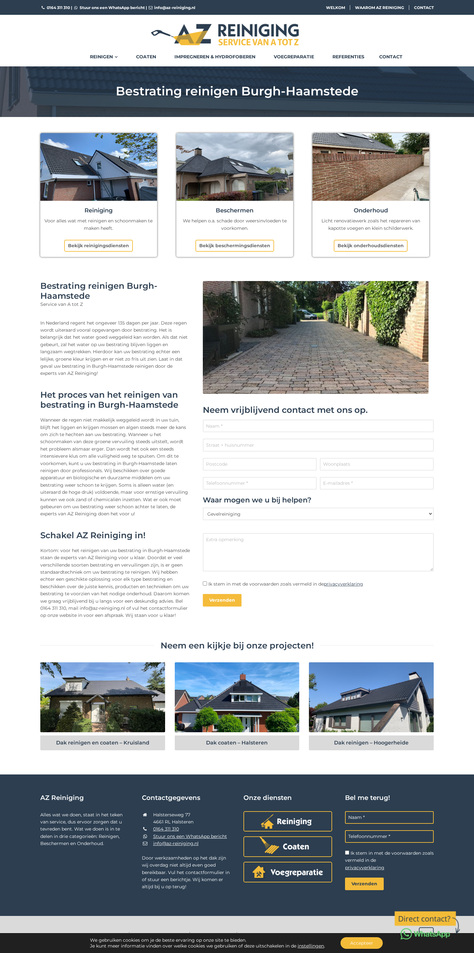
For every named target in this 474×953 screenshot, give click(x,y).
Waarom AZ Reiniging (379, 7)
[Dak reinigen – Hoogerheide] (371, 697)
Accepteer (361, 943)
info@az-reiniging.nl (174, 7)
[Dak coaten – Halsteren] (237, 697)
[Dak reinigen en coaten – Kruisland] (102, 697)
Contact (424, 7)
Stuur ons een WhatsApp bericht (112, 7)
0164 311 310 (58, 7)
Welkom (335, 7)
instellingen (311, 946)
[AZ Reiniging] (237, 29)
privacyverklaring (343, 584)
